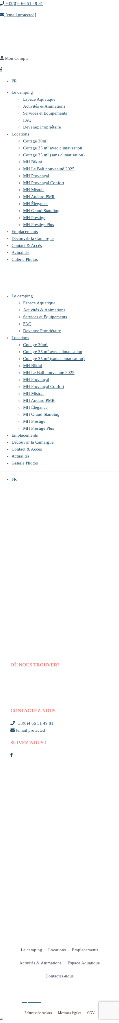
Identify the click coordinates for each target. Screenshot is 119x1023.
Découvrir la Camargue (33, 238)
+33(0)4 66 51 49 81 (23, 3)
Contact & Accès (27, 245)
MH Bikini (32, 162)
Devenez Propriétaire (42, 127)
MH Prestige (34, 217)
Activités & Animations (44, 106)
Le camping (22, 92)
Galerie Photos (25, 259)
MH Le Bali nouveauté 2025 (49, 169)
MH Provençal (36, 175)
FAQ (27, 120)
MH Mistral (33, 189)
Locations (20, 134)
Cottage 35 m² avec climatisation (52, 148)
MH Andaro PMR (39, 196)
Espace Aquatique (39, 99)
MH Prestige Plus (38, 224)
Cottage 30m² (35, 141)
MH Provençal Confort (43, 182)
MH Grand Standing (41, 210)
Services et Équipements (45, 113)
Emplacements (25, 231)
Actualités (20, 252)
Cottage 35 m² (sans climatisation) (54, 155)
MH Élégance (35, 203)
